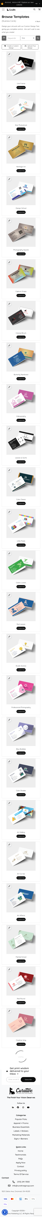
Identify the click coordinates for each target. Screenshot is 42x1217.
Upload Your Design (31, 47)
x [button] (39, 3)
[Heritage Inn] (21, 149)
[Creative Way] (21, 1022)
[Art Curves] (21, 856)
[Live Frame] (21, 65)
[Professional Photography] (21, 689)
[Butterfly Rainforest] (21, 357)
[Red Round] (21, 981)
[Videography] (21, 398)
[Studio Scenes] (21, 648)
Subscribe (28, 1079)
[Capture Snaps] (21, 273)
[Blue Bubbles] (21, 731)
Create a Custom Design (13, 47)
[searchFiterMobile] (4, 38)
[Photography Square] (21, 232)
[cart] (39, 9)
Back (38, 21)
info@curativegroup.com (23, 1186)
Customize (21, 87)
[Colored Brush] (21, 315)
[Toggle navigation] (3, 9)
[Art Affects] (21, 897)
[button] (4, 1212)
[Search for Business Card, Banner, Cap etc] (38, 38)
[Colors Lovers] (21, 565)
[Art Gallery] (21, 814)
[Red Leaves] (21, 606)
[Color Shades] (21, 773)
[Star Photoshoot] (21, 107)
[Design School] (21, 190)
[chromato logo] (21, 1090)
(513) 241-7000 (23, 1182)
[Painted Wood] (21, 939)
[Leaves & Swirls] (21, 440)
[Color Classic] (21, 481)
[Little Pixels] (21, 523)
